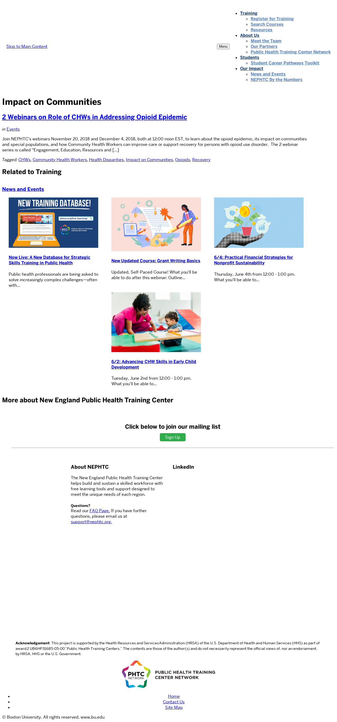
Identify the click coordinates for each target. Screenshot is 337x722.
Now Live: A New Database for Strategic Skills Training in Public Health (49, 260)
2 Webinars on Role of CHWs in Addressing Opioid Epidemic (94, 117)
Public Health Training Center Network (291, 52)
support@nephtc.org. (91, 522)
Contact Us (174, 702)
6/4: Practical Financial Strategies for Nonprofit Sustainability (253, 260)
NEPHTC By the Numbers (277, 79)
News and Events (268, 74)
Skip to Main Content (26, 46)
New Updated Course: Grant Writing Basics (155, 261)
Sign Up (172, 437)
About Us (249, 35)
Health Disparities (106, 159)
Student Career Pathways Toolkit (285, 63)
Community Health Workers (60, 159)
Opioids (182, 159)
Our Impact (251, 68)
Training (248, 13)
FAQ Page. (100, 510)
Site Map (174, 707)
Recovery (201, 159)
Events (13, 129)
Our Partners (264, 46)
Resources (261, 30)
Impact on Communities (149, 159)
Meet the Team (266, 41)
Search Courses (267, 24)
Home (174, 696)
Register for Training (272, 19)
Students (249, 57)
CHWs (24, 159)
